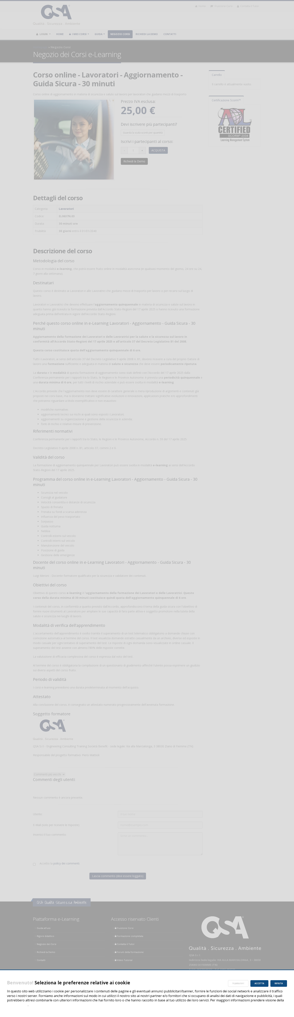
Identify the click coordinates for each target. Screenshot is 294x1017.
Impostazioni (238, 983)
